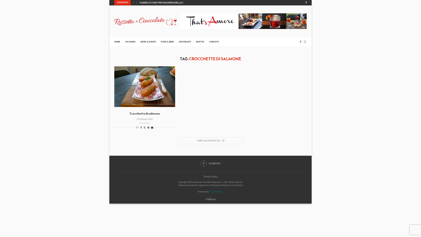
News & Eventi (148, 42)
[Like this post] (137, 127)
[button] (133, 2)
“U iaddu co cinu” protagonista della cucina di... (166, 2)
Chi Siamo (130, 42)
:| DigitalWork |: (216, 191)
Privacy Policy (211, 176)
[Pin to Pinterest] (148, 127)
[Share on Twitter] (144, 127)
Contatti (214, 42)
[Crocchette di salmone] (144, 86)
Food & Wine (167, 42)
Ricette (200, 42)
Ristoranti (185, 42)
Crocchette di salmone (145, 113)
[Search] (305, 42)
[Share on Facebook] (141, 127)
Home (117, 42)
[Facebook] (306, 2)
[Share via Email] (152, 127)
